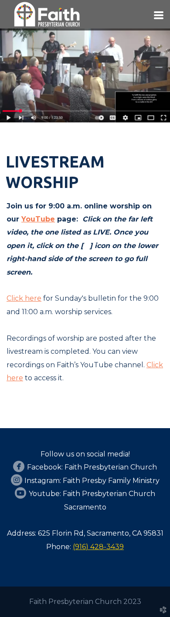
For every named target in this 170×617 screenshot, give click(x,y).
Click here (24, 298)
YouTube (38, 219)
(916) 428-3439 (98, 547)
